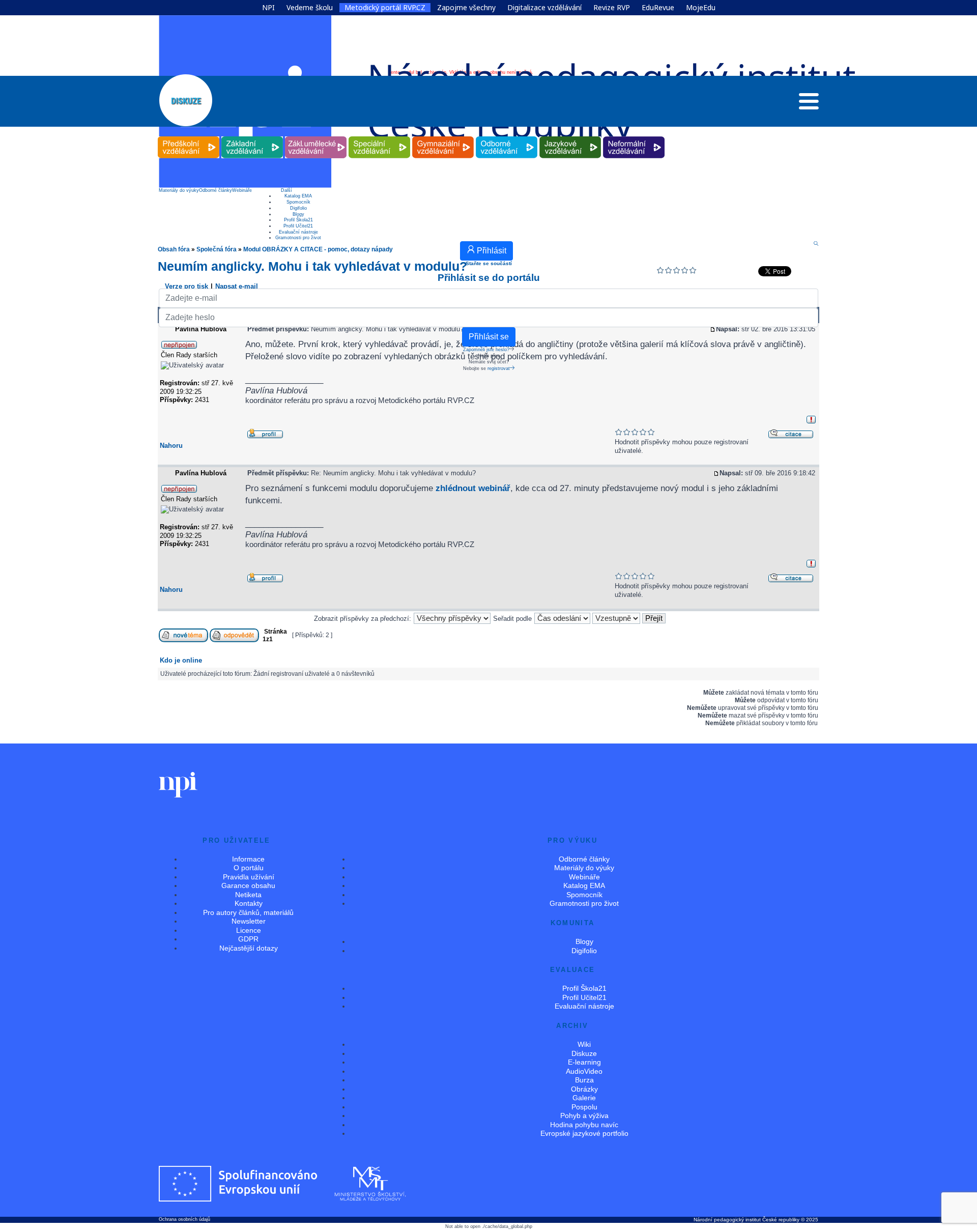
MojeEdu (700, 7)
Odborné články (215, 190)
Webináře (242, 190)
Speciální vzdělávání (379, 136)
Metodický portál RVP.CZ (384, 7)
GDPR (248, 939)
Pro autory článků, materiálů (248, 912)
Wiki (584, 1044)
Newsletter (249, 921)
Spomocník (298, 202)
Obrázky (584, 1089)
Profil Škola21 (298, 219)
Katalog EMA (298, 195)
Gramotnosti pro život (298, 237)
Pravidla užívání (248, 877)
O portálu (249, 868)
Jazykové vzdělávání (570, 136)
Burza (584, 1080)
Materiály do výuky (179, 190)
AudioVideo (584, 1071)
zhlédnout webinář (473, 488)
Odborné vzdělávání (506, 136)
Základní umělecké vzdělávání (315, 136)
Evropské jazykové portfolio (584, 1133)
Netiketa (248, 895)
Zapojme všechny (466, 7)
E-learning (584, 1062)
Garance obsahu (248, 885)
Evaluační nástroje (298, 232)
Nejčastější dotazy (248, 948)
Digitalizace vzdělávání (544, 7)
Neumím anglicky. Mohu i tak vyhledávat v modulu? (312, 266)
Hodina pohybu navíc (584, 1125)
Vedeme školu (309, 7)
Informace (248, 859)
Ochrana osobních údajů (184, 1219)
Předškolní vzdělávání (188, 136)
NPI (268, 7)
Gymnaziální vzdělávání (443, 136)
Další (286, 190)
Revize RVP (611, 7)
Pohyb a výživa (584, 1115)
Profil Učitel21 (298, 225)
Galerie (584, 1098)
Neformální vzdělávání (634, 136)
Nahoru (171, 445)
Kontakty (249, 903)
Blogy (298, 214)
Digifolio (298, 208)
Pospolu (584, 1107)
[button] (809, 104)
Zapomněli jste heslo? (486, 349)
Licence (248, 930)
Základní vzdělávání (252, 136)
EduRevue (658, 7)
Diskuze (584, 1053)
